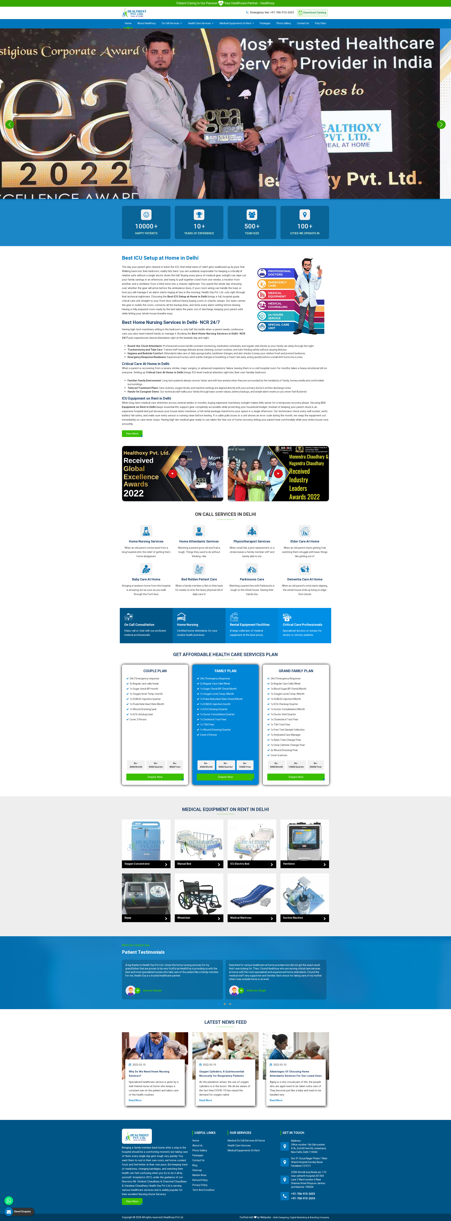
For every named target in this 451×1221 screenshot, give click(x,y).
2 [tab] (225, 1004)
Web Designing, (281, 1217)
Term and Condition (203, 1190)
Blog (194, 1165)
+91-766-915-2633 (272, 12)
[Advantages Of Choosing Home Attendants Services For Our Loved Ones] (296, 1056)
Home (128, 23)
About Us (197, 1145)
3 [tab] (230, 1004)
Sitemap (197, 1170)
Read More (135, 1100)
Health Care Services (199, 23)
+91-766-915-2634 (303, 1198)
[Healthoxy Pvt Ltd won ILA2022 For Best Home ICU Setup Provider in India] (278, 473)
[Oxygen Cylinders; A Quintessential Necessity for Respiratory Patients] (225, 1056)
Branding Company (319, 1217)
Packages (265, 23)
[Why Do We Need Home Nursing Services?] (155, 1056)
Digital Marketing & (299, 1217)
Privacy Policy (200, 1185)
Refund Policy (200, 1180)
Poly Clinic (320, 23)
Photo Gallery (283, 23)
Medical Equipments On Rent (235, 23)
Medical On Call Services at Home (246, 1140)
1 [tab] (219, 1004)
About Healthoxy (146, 23)
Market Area (199, 1175)
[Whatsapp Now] (8, 1200)
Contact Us (303, 23)
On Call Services (170, 23)
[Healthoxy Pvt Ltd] (134, 12)
